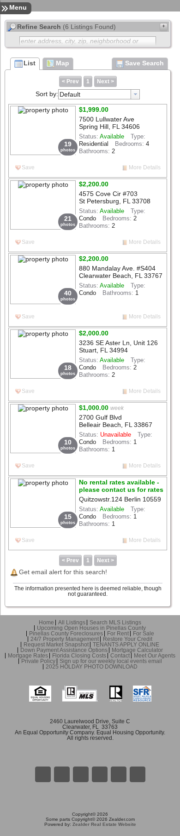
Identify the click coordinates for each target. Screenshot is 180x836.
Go (81, 774)
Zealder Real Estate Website (104, 824)
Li (62, 774)
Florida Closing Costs (79, 655)
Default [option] (70, 94)
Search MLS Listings (115, 622)
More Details (145, 167)
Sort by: (47, 94)
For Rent (118, 633)
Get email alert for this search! (63, 572)
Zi (100, 774)
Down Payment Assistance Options (64, 650)
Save (28, 167)
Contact (120, 655)
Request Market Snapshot (56, 644)
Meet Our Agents (154, 655)
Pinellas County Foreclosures (66, 633)
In (118, 774)
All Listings (71, 622)
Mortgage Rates (28, 655)
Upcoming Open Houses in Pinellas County (91, 628)
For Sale (143, 633)
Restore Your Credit (127, 639)
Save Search (144, 63)
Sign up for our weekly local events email (111, 661)
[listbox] (99, 94)
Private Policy (38, 661)
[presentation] (135, 94)
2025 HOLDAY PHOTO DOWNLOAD (92, 666)
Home (46, 622)
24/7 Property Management (64, 639)
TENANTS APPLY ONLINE (126, 644)
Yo (137, 774)
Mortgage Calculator (137, 650)
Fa (43, 774)
